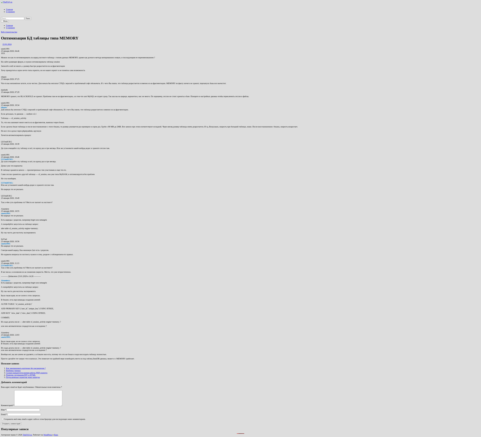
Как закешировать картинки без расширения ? (26, 368)
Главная (9, 9)
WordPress (47, 435)
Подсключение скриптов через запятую (23, 377)
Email (4, 414)
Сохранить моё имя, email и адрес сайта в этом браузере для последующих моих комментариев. (45, 419)
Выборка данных (13, 370)
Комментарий (7, 405)
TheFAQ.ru (27, 435)
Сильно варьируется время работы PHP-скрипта (26, 373)
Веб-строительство (9, 32)
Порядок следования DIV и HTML (21, 375)
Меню (5, 21)
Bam (56, 435)
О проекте (10, 12)
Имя (3, 410)
